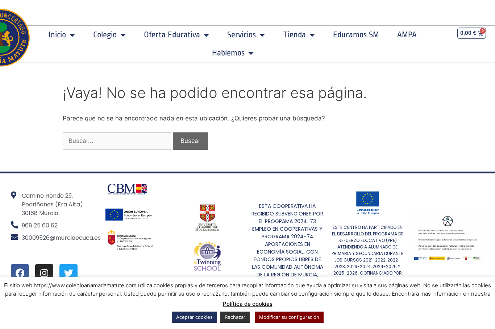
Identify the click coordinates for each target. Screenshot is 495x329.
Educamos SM (356, 35)
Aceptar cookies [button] (194, 317)
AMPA (407, 35)
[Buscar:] (118, 140)
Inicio (57, 35)
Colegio (105, 35)
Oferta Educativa (172, 35)
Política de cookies (248, 303)
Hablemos (228, 53)
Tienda (294, 35)
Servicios (241, 35)
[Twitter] (68, 273)
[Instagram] (44, 273)
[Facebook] (20, 273)
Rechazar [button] (235, 317)
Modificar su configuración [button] (289, 317)
